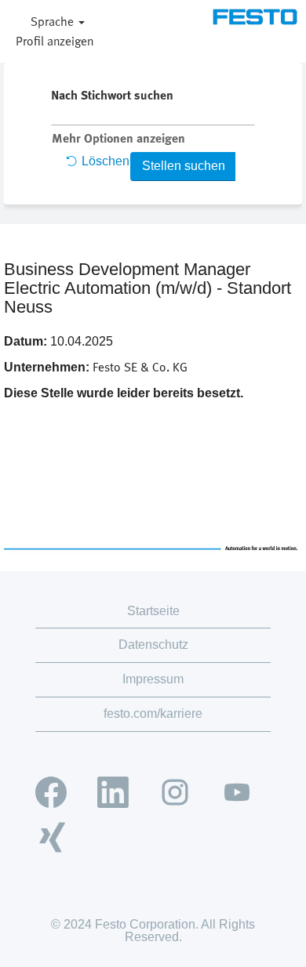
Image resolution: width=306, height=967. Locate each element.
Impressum (153, 679)
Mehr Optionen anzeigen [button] (118, 138)
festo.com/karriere (153, 713)
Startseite (153, 611)
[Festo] (255, 17)
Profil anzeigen (54, 40)
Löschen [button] (105, 161)
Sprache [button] (54, 21)
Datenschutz (153, 644)
